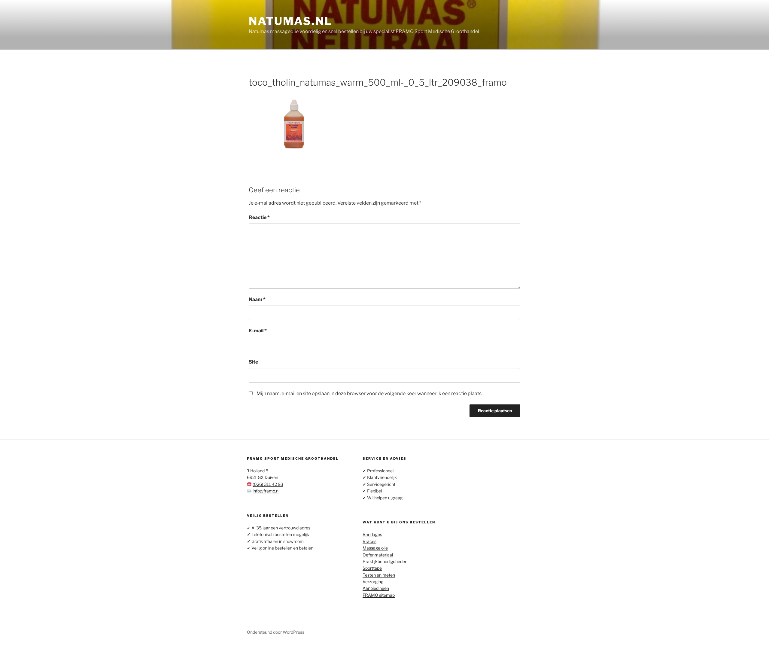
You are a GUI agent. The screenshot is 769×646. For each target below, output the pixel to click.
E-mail (258, 331)
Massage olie (375, 547)
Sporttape (372, 568)
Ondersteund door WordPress (275, 632)
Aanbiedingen (376, 588)
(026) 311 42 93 (268, 484)
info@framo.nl (266, 490)
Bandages (372, 534)
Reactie (259, 217)
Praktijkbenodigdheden (385, 561)
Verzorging (373, 581)
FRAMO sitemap (379, 595)
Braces (369, 541)
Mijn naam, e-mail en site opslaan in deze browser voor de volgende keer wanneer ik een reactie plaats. (369, 393)
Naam (257, 299)
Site (253, 362)
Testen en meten (379, 574)
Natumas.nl (290, 21)
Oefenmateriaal (378, 554)
